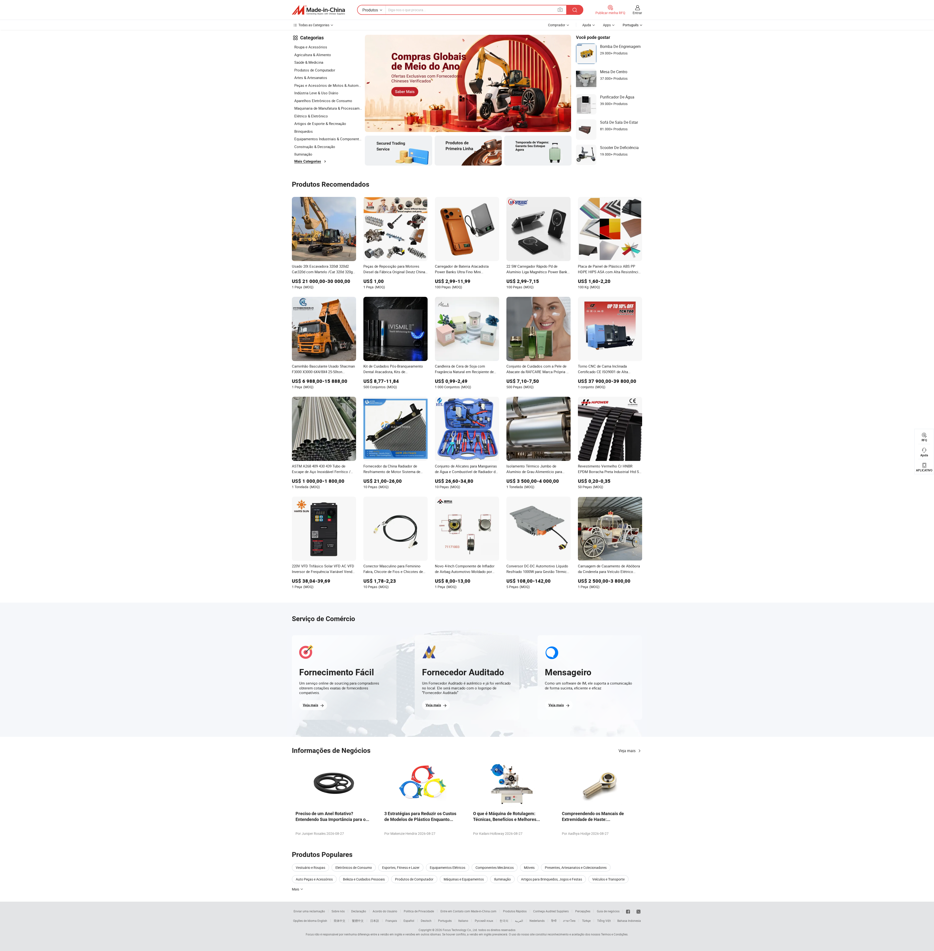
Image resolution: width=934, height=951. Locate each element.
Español (409, 921)
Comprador (556, 25)
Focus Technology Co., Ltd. (460, 930)
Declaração (358, 911)
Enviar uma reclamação (309, 911)
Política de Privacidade (419, 911)
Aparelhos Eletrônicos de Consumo (323, 100)
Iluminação (303, 154)
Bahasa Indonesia (629, 921)
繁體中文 (358, 921)
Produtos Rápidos (515, 911)
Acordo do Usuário (385, 911)
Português (445, 921)
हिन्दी (554, 921)
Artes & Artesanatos (310, 77)
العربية (519, 921)
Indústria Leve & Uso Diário (316, 92)
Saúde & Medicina (308, 62)
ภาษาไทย (569, 921)
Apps (607, 25)
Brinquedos (303, 131)
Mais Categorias (307, 161)
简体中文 (339, 921)
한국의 (504, 921)
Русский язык (484, 921)
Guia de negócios (608, 911)
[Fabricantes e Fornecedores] (318, 10)
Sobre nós (338, 911)
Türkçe (586, 921)
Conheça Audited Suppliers (551, 911)
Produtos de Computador (314, 70)
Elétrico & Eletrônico (311, 116)
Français (391, 921)
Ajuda (586, 25)
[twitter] (638, 911)
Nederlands (537, 921)
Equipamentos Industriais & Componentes (328, 138)
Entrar (637, 12)
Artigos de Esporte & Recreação (320, 123)
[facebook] (628, 911)
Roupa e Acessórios (310, 46)
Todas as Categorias (313, 25)
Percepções (582, 911)
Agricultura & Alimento (312, 54)
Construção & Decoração (314, 146)
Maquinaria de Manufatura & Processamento (328, 108)
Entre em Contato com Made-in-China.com (468, 911)
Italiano (463, 921)
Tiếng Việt (604, 921)
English (322, 921)
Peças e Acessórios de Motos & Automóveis (328, 85)
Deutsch (426, 921)
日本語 (374, 921)
